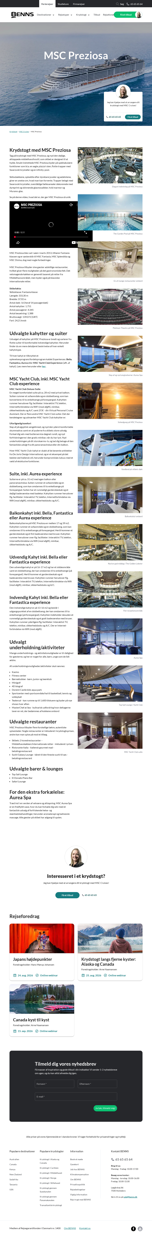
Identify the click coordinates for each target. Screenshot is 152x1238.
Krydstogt (81, 14)
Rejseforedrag (110, 14)
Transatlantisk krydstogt (51, 1205)
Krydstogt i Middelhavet (51, 1173)
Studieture (63, 4)
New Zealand (16, 1174)
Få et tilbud (126, 14)
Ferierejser (47, 4)
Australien (14, 1159)
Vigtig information (78, 1194)
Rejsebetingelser (77, 1189)
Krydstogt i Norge (48, 1178)
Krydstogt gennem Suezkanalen (48, 1190)
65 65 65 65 (90, 895)
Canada (13, 1164)
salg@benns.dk (130, 1197)
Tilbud (97, 14)
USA (12, 1189)
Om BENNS (75, 1179)
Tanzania (13, 1184)
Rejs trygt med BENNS (80, 1199)
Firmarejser (79, 4)
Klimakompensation (79, 1174)
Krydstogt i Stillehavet (50, 1183)
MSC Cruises (24, 131)
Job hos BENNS (77, 1169)
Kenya (12, 1169)
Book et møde (76, 1159)
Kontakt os (85, 1228)
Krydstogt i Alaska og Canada (49, 1161)
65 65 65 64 (136, 4)
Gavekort (74, 1164)
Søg (122, 4)
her (44, 366)
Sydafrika (14, 1179)
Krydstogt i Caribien (49, 1168)
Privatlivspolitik (77, 1184)
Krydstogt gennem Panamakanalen (48, 1198)
